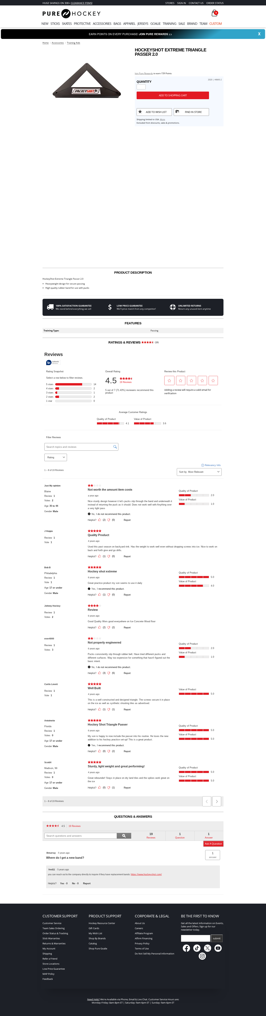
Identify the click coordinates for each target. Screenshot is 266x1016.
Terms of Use (142, 948)
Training (169, 23)
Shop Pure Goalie (98, 948)
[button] (212, 855)
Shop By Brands (97, 938)
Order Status (214, 3)
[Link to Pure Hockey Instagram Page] (202, 958)
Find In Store (193, 112)
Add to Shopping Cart (173, 95)
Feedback (48, 979)
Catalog (93, 943)
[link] (53, 826)
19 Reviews (76, 826)
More (162, 119)
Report (86, 883)
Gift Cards (94, 928)
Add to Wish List (156, 112)
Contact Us (196, 3)
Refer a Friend (50, 958)
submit (217, 938)
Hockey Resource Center (102, 923)
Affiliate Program (144, 933)
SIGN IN (181, 3)
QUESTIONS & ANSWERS (133, 816)
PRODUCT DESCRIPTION (133, 272)
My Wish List (95, 933)
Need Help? (93, 999)
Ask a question (213, 843)
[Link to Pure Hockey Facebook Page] (186, 950)
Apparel (129, 23)
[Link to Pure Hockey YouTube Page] (218, 950)
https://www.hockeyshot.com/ (146, 874)
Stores (169, 3)
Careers (139, 928)
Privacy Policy (142, 943)
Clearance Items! (81, 3)
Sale (181, 23)
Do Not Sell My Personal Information (154, 953)
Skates (67, 23)
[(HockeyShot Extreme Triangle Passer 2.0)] (86, 83)
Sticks (55, 23)
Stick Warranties (51, 938)
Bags (117, 23)
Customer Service (52, 923)
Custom (215, 23)
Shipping (47, 953)
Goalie (155, 23)
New (44, 23)
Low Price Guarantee (54, 968)
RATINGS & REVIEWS (133, 342)
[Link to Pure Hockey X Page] (207, 950)
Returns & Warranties (54, 943)
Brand (192, 23)
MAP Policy (48, 973)
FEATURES (133, 323)
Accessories (102, 23)
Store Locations (51, 963)
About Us (140, 923)
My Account (49, 948)
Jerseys (143, 23)
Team (203, 23)
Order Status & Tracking (55, 933)
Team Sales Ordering (54, 928)
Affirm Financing (143, 938)
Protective (82, 23)
